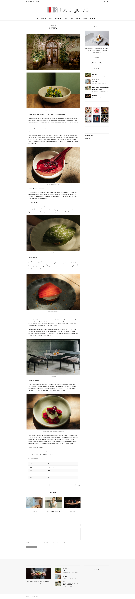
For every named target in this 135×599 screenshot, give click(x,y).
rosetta (53, 485)
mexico (36, 485)
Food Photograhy (75, 18)
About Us (43, 18)
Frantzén (72, 510)
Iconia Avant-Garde (89, 131)
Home (36, 18)
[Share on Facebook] (19, 37)
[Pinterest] (19, 40)
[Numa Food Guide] (67, 10)
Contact (92, 18)
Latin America (53, 25)
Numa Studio (87, 138)
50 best (29, 485)
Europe (94, 93)
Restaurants (58, 18)
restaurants (45, 485)
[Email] (19, 44)
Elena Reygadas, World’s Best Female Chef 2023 (53, 510)
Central (37, 1)
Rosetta (94, 75)
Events (85, 18)
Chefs (66, 18)
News (50, 18)
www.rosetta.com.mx (33, 458)
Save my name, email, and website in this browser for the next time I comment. (46, 542)
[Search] (98, 18)
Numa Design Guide (89, 135)
